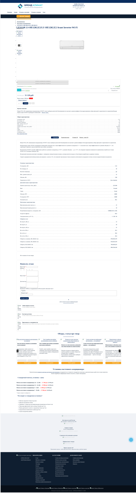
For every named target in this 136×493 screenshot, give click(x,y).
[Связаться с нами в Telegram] (42, 488)
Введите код (24, 293)
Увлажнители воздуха (60, 463)
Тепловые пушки (59, 465)
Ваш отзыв (22, 275)
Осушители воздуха (60, 469)
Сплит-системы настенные (61, 458)
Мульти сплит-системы (61, 459)
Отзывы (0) (75, 137)
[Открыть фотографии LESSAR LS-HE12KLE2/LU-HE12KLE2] (19, 33)
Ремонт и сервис (117, 3)
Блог (44, 12)
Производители (39, 477)
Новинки (9, 12)
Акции (15, 12)
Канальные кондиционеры (61, 475)
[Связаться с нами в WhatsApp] (56, 488)
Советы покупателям (78, 458)
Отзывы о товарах (36, 12)
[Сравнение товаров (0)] (111, 86)
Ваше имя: (22, 266)
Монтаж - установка (40, 459)
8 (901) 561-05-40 (79, 4)
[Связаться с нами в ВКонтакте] (96, 488)
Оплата (92, 3)
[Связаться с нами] (69, 488)
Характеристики (65, 137)
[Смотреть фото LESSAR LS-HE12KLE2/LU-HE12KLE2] (19, 46)
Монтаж (97, 3)
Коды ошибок (76, 459)
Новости (75, 463)
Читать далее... (45, 112)
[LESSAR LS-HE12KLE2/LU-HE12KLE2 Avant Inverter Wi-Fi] (72, 44)
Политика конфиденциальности (43, 481)
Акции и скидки (40, 469)
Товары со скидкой (40, 479)
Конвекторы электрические (62, 461)
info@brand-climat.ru (79, 5)
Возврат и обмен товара (41, 471)
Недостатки (23, 287)
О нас (37, 458)
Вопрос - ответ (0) (84, 137)
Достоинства (23, 281)
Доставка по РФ (86, 3)
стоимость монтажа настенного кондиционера (48, 372)
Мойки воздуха (59, 467)
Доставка (38, 463)
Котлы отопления (59, 473)
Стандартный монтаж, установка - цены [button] (31, 377)
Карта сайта (38, 475)
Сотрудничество (103, 3)
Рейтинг (22, 268)
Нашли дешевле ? (22, 100)
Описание (55, 137)
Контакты (111, 3)
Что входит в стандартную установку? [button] (30, 396)
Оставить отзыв (24, 298)
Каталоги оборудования (78, 461)
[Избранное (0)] (115, 86)
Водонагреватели (59, 471)
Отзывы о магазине (24, 12)
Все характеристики (22, 133)
